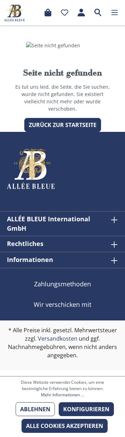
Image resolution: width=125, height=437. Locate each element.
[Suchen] (98, 12)
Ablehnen (35, 409)
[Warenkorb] (48, 12)
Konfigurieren (86, 409)
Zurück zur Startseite (63, 125)
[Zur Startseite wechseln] (14, 12)
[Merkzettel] (64, 12)
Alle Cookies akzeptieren (64, 426)
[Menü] (114, 12)
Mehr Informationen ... (62, 395)
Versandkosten (57, 338)
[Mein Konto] (81, 12)
